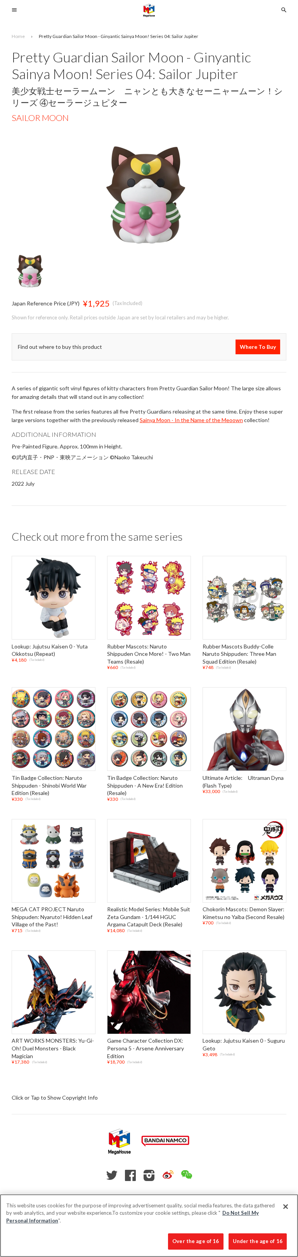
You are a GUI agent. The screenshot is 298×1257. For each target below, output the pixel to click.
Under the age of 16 (257, 1241)
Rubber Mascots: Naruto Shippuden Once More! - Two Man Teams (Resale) (149, 654)
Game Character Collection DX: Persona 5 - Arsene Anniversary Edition (145, 1048)
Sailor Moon (40, 117)
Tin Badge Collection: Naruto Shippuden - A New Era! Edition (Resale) (145, 785)
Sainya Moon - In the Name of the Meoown (191, 420)
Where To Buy (258, 346)
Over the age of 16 (195, 1241)
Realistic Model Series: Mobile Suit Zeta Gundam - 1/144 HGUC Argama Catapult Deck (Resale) (148, 917)
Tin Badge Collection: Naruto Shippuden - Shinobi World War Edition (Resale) (49, 785)
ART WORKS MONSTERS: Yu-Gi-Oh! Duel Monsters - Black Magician (53, 1048)
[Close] (285, 1206)
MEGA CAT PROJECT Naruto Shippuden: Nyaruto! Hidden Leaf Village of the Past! (52, 917)
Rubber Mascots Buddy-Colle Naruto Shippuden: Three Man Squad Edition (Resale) (239, 654)
